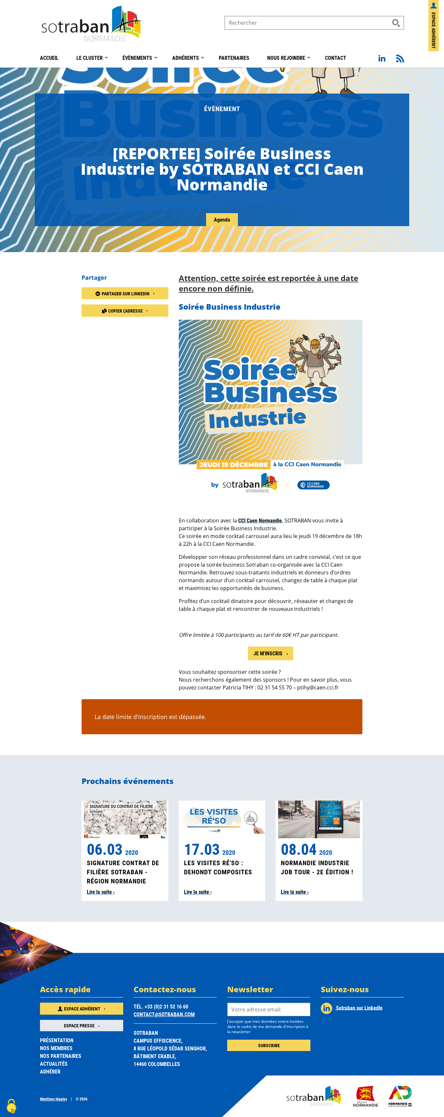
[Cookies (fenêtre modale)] (11, 1106)
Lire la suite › (100, 891)
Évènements (137, 57)
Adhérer (50, 1071)
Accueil (49, 57)
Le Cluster (89, 57)
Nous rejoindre (286, 57)
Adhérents (185, 57)
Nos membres (56, 1048)
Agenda (222, 219)
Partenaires (234, 57)
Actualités (54, 1063)
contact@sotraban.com (164, 1014)
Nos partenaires (60, 1055)
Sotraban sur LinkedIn (359, 1007)
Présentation (56, 1040)
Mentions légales (53, 1098)
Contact (335, 57)
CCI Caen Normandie (260, 520)
